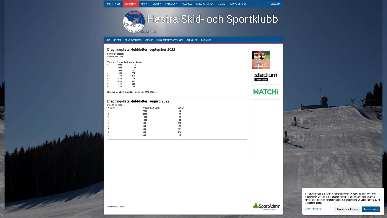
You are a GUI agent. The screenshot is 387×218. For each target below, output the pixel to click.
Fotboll (155, 4)
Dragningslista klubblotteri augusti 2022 (138, 101)
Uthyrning (130, 4)
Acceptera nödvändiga (347, 209)
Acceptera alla (371, 209)
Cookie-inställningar (115, 207)
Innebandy (170, 4)
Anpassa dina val (313, 209)
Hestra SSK (114, 4)
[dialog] (343, 201)
